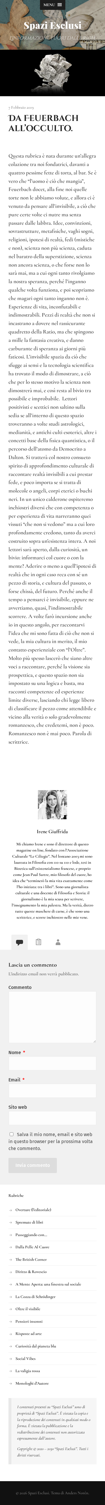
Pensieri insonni (29, 1321)
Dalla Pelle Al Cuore (32, 1247)
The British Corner (31, 1259)
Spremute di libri (29, 1222)
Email (16, 1080)
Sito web (17, 1107)
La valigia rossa (27, 1370)
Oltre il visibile (27, 1308)
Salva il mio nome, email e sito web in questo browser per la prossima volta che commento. (50, 1141)
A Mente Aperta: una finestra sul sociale (48, 1284)
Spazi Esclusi (53, 25)
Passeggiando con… (31, 1234)
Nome (16, 1052)
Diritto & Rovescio (31, 1271)
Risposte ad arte (28, 1333)
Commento (20, 987)
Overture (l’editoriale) (33, 1209)
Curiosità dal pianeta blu (35, 1346)
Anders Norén (76, 1492)
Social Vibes (25, 1358)
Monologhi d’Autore (32, 1383)
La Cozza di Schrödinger (35, 1296)
